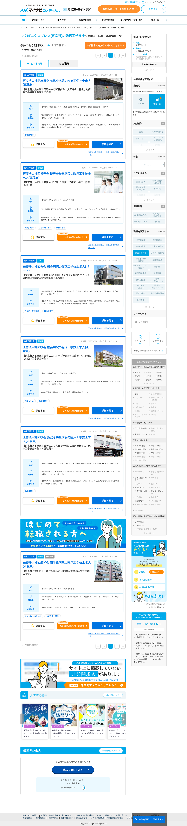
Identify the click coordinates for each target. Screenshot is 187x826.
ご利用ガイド (38, 19)
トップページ (23, 19)
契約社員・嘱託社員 (157, 215)
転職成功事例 (85, 19)
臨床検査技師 (67, 818)
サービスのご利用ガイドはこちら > (155, 604)
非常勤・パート (140, 221)
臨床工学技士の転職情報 (50, 28)
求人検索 (61, 19)
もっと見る (147, 150)
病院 (141, 132)
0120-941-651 (77, 9)
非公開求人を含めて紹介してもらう (104, 45)
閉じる (147, 307)
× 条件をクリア (149, 70)
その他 (157, 221)
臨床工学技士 (81, 818)
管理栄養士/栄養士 (115, 818)
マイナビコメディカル (29, 28)
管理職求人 (141, 182)
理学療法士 (27, 818)
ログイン (153, 9)
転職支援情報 (108, 19)
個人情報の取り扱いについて (89, 815)
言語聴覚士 (53, 818)
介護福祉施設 (157, 132)
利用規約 (108, 815)
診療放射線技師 (97, 818)
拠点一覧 (155, 19)
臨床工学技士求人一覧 (71, 28)
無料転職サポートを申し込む (118, 9)
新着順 (65, 63)
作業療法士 (40, 818)
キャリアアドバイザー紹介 (131, 19)
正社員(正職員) (140, 215)
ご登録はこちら (155, 572)
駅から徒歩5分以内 (157, 182)
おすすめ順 (36, 63)
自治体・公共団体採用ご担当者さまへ (57, 815)
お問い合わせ (121, 815)
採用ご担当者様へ (132, 2)
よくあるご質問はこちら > (158, 607)
